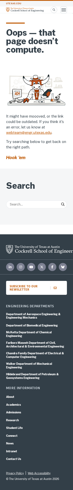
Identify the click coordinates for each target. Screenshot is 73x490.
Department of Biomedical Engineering (32, 325)
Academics (13, 404)
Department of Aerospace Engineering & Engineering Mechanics (33, 316)
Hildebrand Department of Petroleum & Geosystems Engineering (32, 376)
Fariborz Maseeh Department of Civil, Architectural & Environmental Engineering (35, 344)
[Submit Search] (63, 204)
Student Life (14, 428)
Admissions (13, 412)
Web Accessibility (39, 473)
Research (12, 420)
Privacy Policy (15, 473)
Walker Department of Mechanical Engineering (29, 365)
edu (48, 132)
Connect (11, 435)
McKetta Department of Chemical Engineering (29, 334)
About (10, 396)
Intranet (11, 451)
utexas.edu (13, 3)
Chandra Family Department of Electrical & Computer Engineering (35, 355)
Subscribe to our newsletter (24, 287)
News (10, 443)
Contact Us (13, 459)
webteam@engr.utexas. (25, 132)
